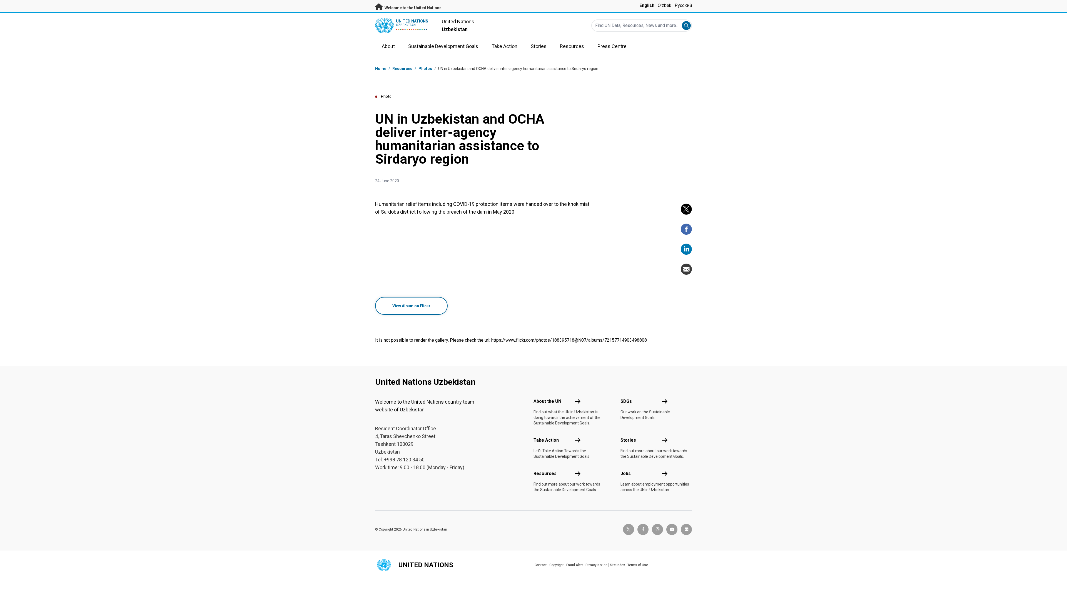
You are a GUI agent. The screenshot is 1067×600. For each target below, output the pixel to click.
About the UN (547, 401)
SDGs (626, 401)
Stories (628, 440)
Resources (545, 473)
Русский (683, 5)
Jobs (625, 473)
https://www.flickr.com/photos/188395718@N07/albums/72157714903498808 (569, 340)
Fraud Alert (574, 565)
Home (380, 68)
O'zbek (664, 5)
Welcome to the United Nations (413, 8)
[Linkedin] (686, 249)
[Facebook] (686, 229)
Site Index (617, 565)
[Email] (686, 269)
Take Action (546, 440)
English (646, 5)
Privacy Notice (596, 565)
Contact (541, 565)
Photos (425, 68)
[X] (686, 209)
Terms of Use (637, 565)
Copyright (556, 565)
